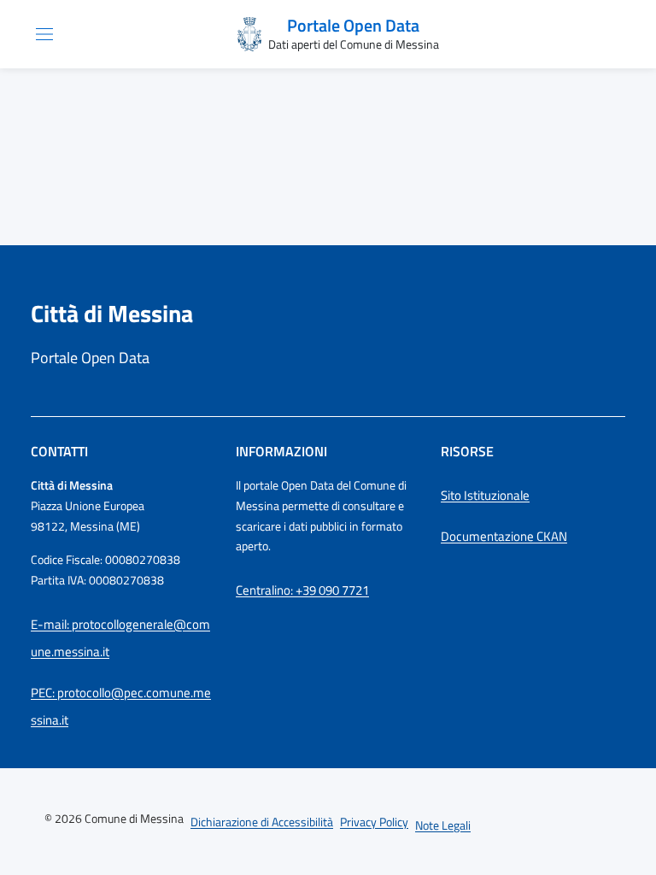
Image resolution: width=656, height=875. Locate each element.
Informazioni (281, 451)
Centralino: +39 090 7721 (302, 590)
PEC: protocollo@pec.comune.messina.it (121, 706)
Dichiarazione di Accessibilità (261, 822)
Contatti (59, 451)
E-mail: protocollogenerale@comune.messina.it (120, 637)
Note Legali (443, 825)
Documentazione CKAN (504, 536)
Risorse (467, 451)
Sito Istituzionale (485, 495)
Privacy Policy (374, 822)
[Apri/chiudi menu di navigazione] (44, 34)
